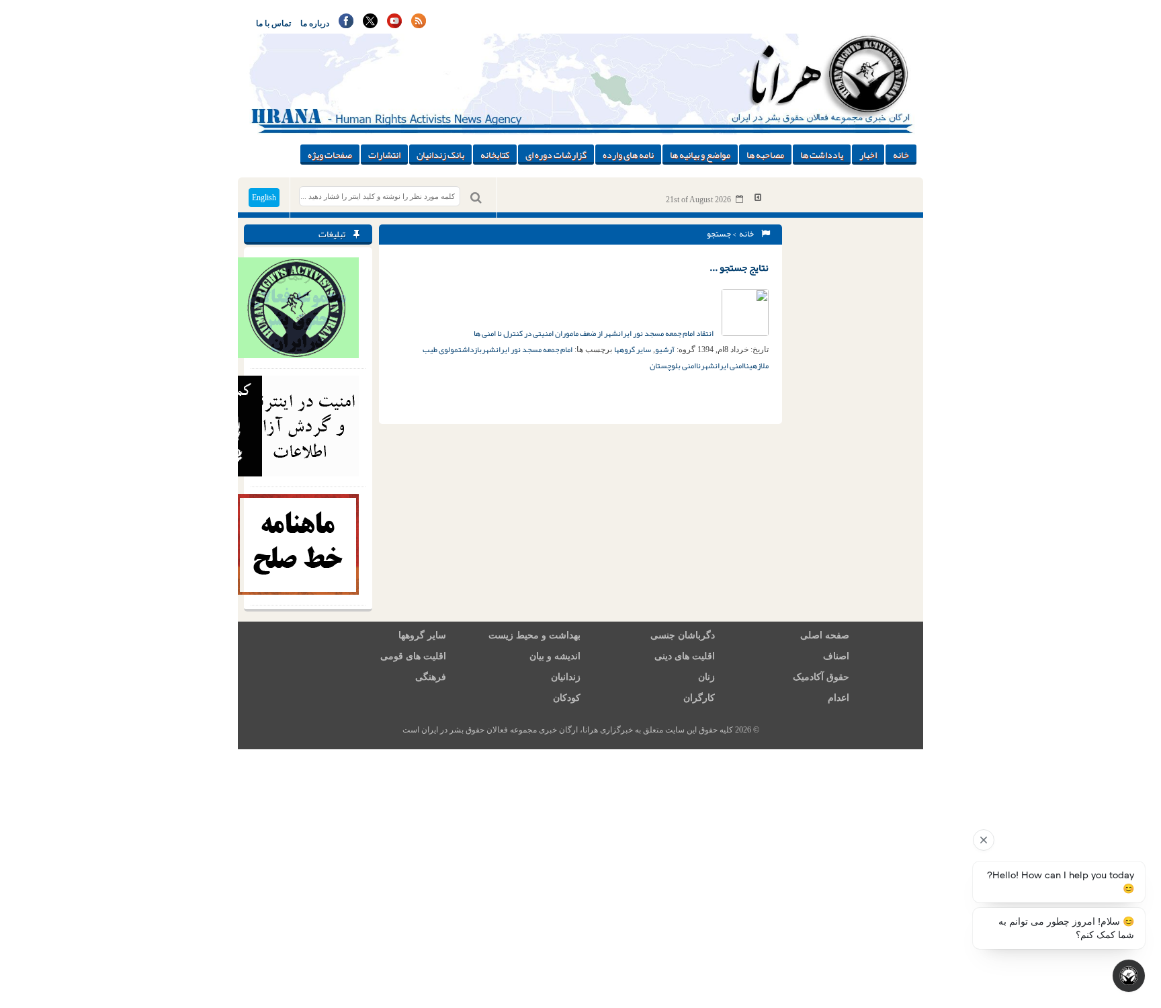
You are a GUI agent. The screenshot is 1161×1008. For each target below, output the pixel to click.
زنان (706, 677)
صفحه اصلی (824, 635)
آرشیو (665, 349)
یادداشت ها (821, 154)
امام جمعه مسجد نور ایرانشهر (527, 349)
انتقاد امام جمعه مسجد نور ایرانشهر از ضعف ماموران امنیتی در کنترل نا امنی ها (594, 333)
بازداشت (470, 349)
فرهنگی (430, 677)
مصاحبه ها (765, 154)
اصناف (836, 656)
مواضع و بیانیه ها (700, 154)
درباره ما (314, 23)
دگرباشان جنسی (682, 635)
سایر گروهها (632, 349)
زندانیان (565, 677)
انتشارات (384, 154)
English (264, 197)
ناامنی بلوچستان (675, 366)
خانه (901, 154)
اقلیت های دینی (684, 656)
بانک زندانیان (440, 154)
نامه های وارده (628, 154)
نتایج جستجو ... (739, 267)
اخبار (868, 154)
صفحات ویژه (330, 154)
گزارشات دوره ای (556, 154)
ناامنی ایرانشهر (725, 366)
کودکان (566, 698)
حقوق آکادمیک (821, 677)
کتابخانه (494, 154)
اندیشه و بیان (554, 656)
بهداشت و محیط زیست (534, 635)
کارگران (699, 698)
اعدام (838, 698)
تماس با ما (273, 23)
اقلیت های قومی (413, 656)
